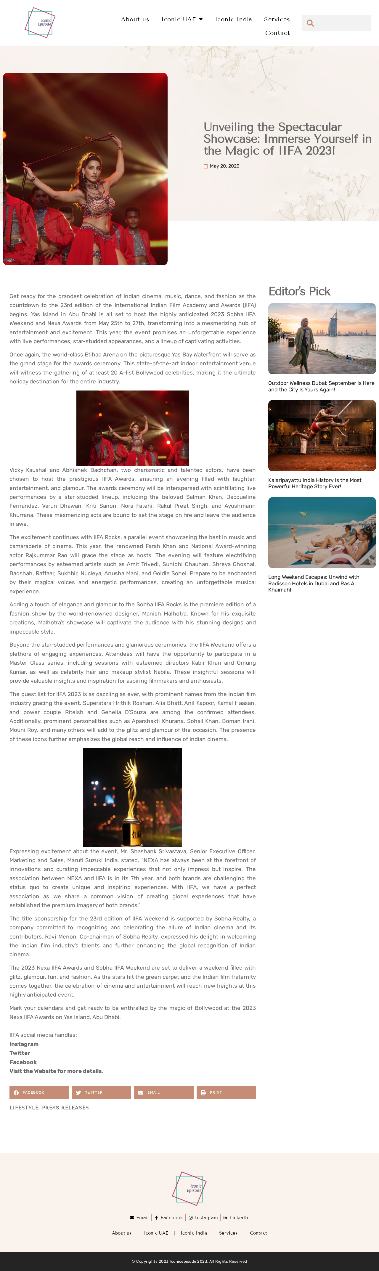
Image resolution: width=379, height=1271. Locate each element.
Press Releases (65, 1108)
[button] (39, 1092)
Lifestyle (23, 1108)
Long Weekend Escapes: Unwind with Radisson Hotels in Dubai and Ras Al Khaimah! (313, 583)
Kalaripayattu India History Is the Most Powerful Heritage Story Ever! (315, 483)
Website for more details (68, 1071)
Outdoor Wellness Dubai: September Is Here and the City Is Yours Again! (321, 386)
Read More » (282, 397)
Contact (277, 32)
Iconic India (234, 19)
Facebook (23, 1062)
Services (277, 19)
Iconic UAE (178, 19)
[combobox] (336, 23)
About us (135, 19)
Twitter (19, 1053)
